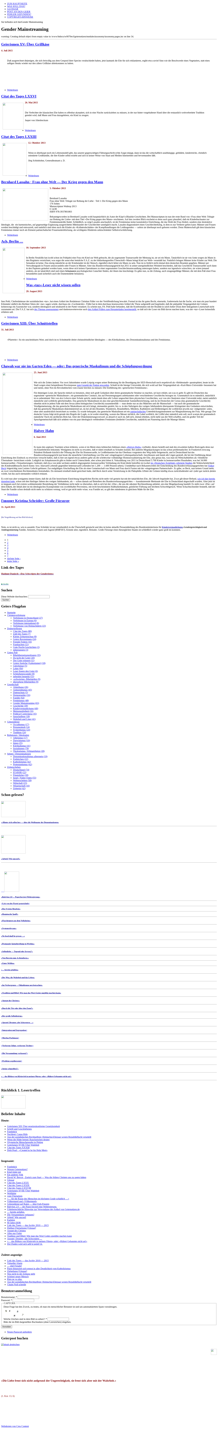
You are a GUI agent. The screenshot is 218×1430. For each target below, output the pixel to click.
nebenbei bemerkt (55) (23, 676)
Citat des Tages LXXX (18, 1182)
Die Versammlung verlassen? (20, 1214)
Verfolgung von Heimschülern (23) (29, 626)
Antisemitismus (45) (22, 690)
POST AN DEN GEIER (18, 11)
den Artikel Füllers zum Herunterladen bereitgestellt (112, 309)
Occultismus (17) (21, 724)
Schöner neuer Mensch (18, 1276)
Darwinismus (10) (21, 740)
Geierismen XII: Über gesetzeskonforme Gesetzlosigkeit (33, 1126)
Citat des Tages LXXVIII (19, 1188)
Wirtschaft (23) (20, 783)
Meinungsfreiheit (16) (23, 711)
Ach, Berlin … (12, 241)
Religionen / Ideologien (18, 735)
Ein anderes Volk (15, 1174)
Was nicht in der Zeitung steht (21, 1274)
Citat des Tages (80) (22, 631)
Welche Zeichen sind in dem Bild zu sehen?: (25, 1319)
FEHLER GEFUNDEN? (19, 14)
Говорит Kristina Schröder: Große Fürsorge (35, 501)
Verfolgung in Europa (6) (25, 620)
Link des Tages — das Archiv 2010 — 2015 (28, 1225)
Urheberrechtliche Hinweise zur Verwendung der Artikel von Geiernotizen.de (43, 1209)
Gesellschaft (13, 684)
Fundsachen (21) (21, 644)
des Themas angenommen (46, 309)
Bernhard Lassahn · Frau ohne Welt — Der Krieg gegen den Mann (52, 182)
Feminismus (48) (21, 700)
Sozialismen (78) (21, 748)
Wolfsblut (11, 1193)
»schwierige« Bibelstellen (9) (26, 679)
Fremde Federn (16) (22, 642)
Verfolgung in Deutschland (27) (28, 618)
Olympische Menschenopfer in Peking (25, 1142)
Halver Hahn (44, 431)
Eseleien (11, 1220)
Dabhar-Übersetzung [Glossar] (21, 1228)
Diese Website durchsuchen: (14, 596)
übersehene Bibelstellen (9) (25, 682)
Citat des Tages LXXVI (18, 96)
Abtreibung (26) (20, 687)
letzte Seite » (13, 561)
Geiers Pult (12, 652)
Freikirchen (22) (20, 759)
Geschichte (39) (20, 706)
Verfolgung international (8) (26, 623)
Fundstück (12, 1131)
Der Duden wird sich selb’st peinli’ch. (25, 1244)
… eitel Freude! (14, 1266)
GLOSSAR (12, 9)
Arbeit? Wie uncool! (16, 1217)
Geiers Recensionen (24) (24, 639)
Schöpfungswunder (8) (24, 674)
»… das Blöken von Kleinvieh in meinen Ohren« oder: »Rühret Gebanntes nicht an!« (47, 1241)
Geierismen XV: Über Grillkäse (25, 44)
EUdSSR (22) (19, 772)
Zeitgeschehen (14, 767)
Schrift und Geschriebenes (19, 1129)
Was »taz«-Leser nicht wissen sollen (53, 285)
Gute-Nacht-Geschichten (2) (26, 647)
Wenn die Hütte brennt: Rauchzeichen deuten (28, 1139)
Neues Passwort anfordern (19, 1332)
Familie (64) (18, 698)
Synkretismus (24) (21, 730)
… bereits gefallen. (16, 1212)
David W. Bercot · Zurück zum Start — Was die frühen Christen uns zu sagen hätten (46, 1177)
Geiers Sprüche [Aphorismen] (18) (29, 663)
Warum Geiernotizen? (17, 1169)
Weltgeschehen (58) (22, 780)
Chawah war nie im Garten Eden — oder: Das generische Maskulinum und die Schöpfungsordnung (76, 366)
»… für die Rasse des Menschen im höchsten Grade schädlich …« (38, 1198)
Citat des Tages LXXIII (18, 137)
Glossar (10, 1180)
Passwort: (6, 1300)
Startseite (11, 612)
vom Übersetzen (14, 1196)
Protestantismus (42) (22, 764)
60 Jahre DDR (14, 1222)
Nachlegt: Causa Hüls (17, 1134)
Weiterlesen (12, 90)
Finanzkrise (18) (20, 775)
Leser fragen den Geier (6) (25, 671)
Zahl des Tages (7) (21, 634)
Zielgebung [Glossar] (17, 1271)
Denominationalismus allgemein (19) (30, 756)
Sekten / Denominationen (19, 754)
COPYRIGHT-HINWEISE (20, 17)
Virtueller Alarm (14, 1263)
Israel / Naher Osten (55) (24, 778)
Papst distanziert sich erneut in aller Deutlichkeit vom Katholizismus (39, 1268)
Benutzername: (9, 1297)
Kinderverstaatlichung (172, 527)
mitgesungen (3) (20, 650)
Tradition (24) (19, 732)
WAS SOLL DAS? (16, 6)
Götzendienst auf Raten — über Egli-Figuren (28, 1204)
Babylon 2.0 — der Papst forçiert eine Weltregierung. (32, 1206)
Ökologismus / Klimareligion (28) (29, 751)
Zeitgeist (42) (19, 788)
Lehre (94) (18, 668)
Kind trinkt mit (14, 1172)
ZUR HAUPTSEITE (17, 3)
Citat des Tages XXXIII (18, 1147)
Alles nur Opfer (14, 1233)
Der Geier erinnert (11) (23, 660)
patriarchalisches (138, 411)
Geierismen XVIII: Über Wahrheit (23, 1145)
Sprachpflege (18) (21, 716)
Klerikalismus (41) (21, 746)
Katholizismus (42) (22, 762)
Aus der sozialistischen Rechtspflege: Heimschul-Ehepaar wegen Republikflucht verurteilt (49, 1137)
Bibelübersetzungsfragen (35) (27, 655)
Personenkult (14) (21, 727)
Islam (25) (18, 743)
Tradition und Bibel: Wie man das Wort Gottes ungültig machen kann (39, 1236)
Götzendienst (13, 722)
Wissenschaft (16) (21, 786)
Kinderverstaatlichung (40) (25, 708)
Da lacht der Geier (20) (24, 658)
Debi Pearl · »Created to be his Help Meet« (27, 1150)
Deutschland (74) (21, 770)
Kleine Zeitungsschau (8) (25, 636)
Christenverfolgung (16, 615)
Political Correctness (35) (25, 714)
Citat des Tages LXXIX (18, 1185)
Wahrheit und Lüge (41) (24, 719)
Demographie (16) (21, 695)
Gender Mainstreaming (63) (26, 703)
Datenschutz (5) (20, 692)
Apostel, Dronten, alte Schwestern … (24, 1238)
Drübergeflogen (14, 628)
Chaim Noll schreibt (16, 1284)
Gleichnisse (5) (20, 666)
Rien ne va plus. (14, 1279)
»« (15, 903)
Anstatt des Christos (16, 1230)
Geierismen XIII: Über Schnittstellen (29, 323)
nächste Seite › (14, 558)
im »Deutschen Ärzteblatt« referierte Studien (171, 463)
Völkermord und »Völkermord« (22, 1201)
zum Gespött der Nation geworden (93, 385)
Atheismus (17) (20, 738)
